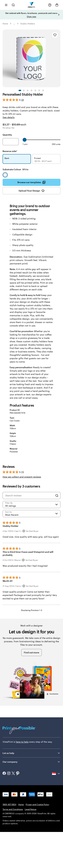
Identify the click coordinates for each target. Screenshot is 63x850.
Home (5, 23)
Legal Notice (30, 809)
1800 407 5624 (9, 804)
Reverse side (10, 151)
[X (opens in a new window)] (13, 774)
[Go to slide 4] (31, 90)
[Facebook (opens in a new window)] (4, 773)
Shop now (31, 16)
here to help (22, 741)
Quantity (7, 134)
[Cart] (56, 5)
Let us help (8, 753)
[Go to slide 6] (39, 90)
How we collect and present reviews (22, 476)
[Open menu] (6, 5)
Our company (10, 761)
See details (9, 117)
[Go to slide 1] (20, 90)
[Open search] (13, 5)
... (14, 23)
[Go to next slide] (58, 14)
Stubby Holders (27, 23)
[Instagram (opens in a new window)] (8, 773)
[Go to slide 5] (35, 90)
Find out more (31, 652)
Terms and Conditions (13, 809)
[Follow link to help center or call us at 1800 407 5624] (49, 5)
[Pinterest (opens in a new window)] (17, 773)
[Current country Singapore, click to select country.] (56, 774)
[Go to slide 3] (28, 90)
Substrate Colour (15, 169)
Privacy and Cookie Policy (37, 804)
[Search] (57, 495)
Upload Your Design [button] (29, 190)
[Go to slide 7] (43, 90)
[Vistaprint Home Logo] (31, 5)
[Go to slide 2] (24, 90)
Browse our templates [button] (29, 182)
